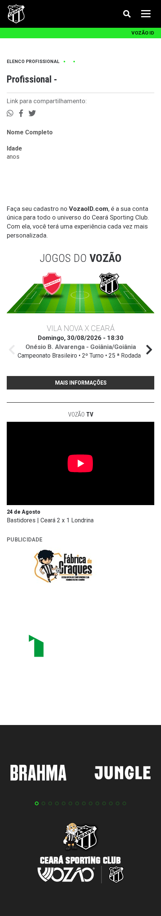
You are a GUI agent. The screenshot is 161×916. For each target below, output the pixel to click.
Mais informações (81, 383)
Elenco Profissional (33, 61)
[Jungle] (123, 774)
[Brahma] (38, 774)
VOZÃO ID (142, 33)
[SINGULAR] (63, 649)
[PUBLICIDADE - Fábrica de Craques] (63, 567)
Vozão (80, 414)
